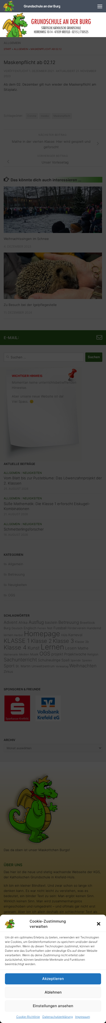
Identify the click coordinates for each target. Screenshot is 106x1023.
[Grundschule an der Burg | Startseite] (31, 6)
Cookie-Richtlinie (28, 1017)
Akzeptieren (53, 978)
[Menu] (100, 6)
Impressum (82, 1017)
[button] (98, 923)
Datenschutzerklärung (57, 1017)
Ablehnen (53, 992)
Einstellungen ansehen (53, 1005)
